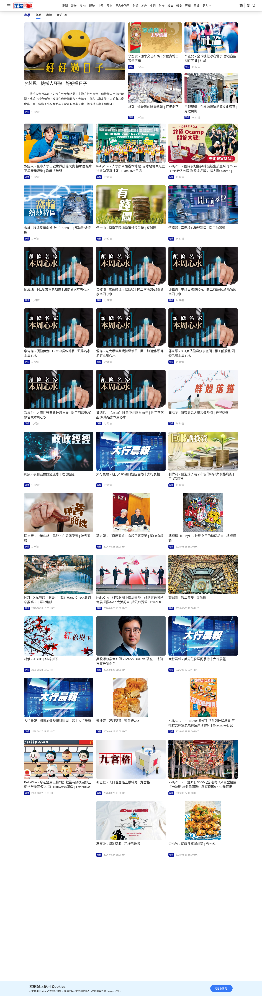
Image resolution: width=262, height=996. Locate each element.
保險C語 (62, 15)
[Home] (23, 5)
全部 (38, 15)
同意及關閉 (221, 988)
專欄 (49, 15)
